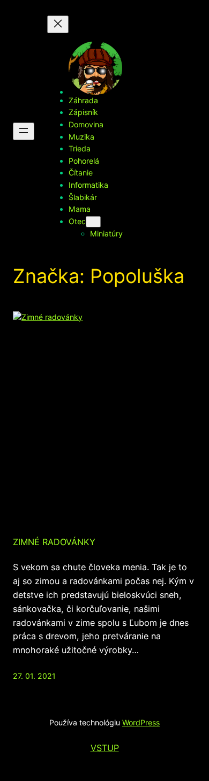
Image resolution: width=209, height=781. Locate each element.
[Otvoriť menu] (23, 131)
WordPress (141, 722)
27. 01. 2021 (34, 675)
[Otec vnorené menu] (93, 221)
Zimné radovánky (54, 542)
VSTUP (105, 747)
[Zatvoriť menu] (58, 24)
